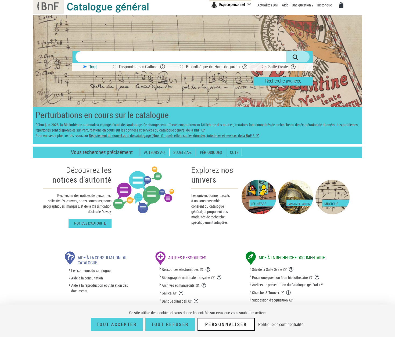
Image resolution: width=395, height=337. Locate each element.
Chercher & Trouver (265, 292)
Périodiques (211, 152)
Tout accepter (117, 324)
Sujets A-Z (182, 152)
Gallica (167, 293)
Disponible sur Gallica (138, 66)
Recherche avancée (283, 80)
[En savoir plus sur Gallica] (181, 293)
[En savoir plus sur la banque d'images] (196, 301)
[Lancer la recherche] (295, 57)
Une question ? (303, 5)
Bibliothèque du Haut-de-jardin (213, 66)
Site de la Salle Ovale (267, 269)
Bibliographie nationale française (186, 277)
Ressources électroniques (180, 269)
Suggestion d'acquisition (270, 300)
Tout (93, 66)
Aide (285, 5)
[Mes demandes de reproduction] (341, 5)
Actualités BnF (268, 5)
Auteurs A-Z (154, 152)
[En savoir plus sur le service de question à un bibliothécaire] (317, 277)
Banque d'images (174, 301)
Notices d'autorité (90, 223)
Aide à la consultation (87, 278)
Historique (325, 5)
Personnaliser (226, 324)
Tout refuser (170, 324)
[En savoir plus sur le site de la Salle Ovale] (291, 269)
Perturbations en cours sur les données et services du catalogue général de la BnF (141, 130)
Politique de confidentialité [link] (280, 324)
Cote (234, 152)
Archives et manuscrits (178, 285)
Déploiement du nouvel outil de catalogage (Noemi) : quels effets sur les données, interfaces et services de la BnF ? (171, 135)
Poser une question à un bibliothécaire (280, 277)
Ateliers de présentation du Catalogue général (285, 284)
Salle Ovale (278, 66)
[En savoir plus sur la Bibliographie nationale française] (219, 277)
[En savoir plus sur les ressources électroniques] (208, 269)
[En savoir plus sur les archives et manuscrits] (204, 285)
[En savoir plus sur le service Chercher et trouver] (288, 292)
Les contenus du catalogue (90, 270)
